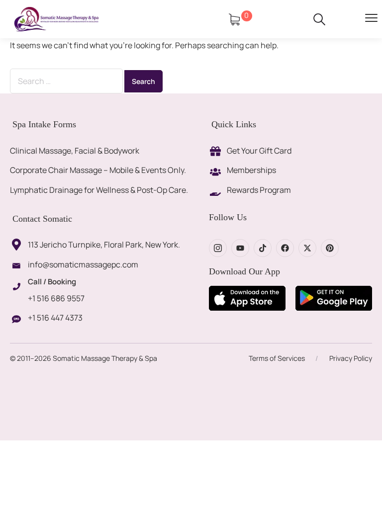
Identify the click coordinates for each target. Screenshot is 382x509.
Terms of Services (277, 358)
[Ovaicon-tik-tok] (263, 248)
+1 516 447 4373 (55, 317)
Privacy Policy (350, 358)
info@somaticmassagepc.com (83, 264)
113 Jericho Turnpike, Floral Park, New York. (104, 244)
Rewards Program (259, 189)
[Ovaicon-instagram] (218, 248)
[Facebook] (285, 248)
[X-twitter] (307, 248)
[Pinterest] (330, 248)
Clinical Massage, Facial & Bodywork (74, 150)
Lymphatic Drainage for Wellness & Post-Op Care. (99, 189)
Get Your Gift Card (259, 150)
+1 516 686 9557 (56, 298)
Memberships (251, 170)
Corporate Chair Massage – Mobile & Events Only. (98, 170)
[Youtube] (240, 248)
